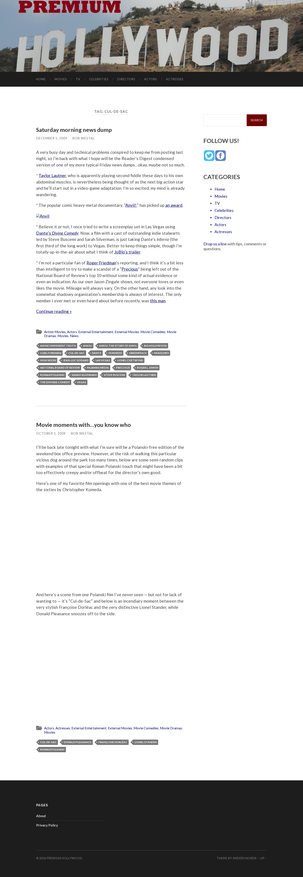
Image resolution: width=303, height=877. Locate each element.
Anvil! (130, 205)
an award (173, 205)
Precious (130, 268)
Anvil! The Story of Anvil (118, 345)
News (74, 336)
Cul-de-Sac (76, 353)
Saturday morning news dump (74, 129)
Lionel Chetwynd (130, 360)
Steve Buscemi (114, 375)
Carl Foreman (50, 353)
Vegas (81, 382)
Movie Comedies (152, 332)
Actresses (174, 79)
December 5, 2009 (51, 138)
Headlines (161, 353)
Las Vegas (103, 360)
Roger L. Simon (147, 367)
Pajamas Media (98, 367)
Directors (126, 79)
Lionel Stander (145, 742)
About (41, 816)
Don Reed (115, 353)
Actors (150, 79)
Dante (96, 353)
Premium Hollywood (65, 858)
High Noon (48, 360)
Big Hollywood (155, 345)
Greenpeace (138, 353)
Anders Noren (244, 858)
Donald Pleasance (77, 742)
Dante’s (57, 233)
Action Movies (55, 332)
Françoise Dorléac (112, 742)
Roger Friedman (101, 262)
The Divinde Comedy (55, 382)
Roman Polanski (52, 375)
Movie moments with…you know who (83, 424)
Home (41, 79)
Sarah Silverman (84, 375)
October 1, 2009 (51, 433)
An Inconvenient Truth (58, 345)
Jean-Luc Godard (76, 360)
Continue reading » (54, 311)
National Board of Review (60, 367)
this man (157, 300)
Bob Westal (84, 138)
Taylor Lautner (52, 175)
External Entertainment (95, 332)
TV (78, 79)
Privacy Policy (47, 825)
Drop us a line (215, 243)
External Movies (127, 332)
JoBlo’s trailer (127, 251)
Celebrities (98, 79)
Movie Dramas (171, 728)
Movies (61, 79)
